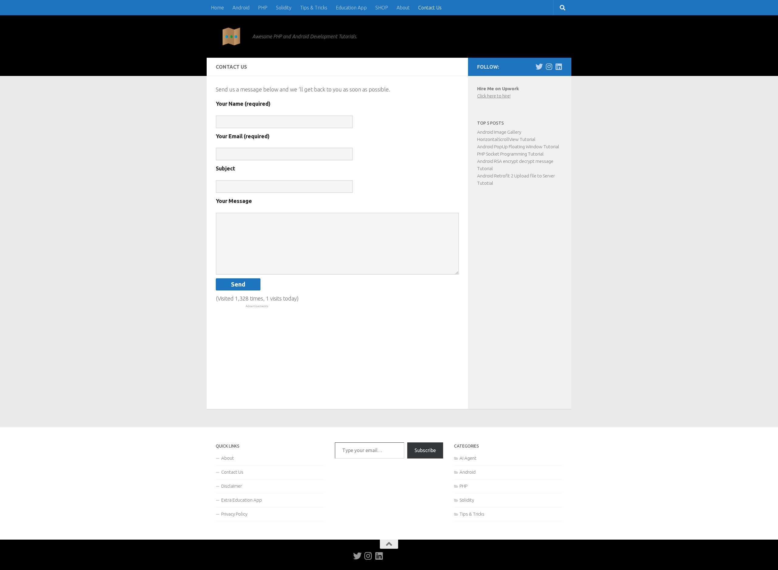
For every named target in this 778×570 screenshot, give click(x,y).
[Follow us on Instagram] (549, 66)
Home (217, 7)
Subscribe (425, 450)
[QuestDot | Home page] (231, 36)
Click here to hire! (494, 95)
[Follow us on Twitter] (539, 66)
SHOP (381, 7)
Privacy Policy (234, 514)
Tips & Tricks (313, 7)
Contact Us (430, 7)
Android (241, 7)
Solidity (283, 7)
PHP (262, 7)
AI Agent (468, 458)
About (403, 7)
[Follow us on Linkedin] (558, 66)
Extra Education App (241, 500)
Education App (351, 7)
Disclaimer (231, 486)
